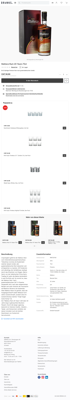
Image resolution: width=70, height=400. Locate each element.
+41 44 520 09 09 (9, 350)
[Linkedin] (46, 377)
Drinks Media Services (10, 390)
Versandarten (41, 366)
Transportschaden (43, 353)
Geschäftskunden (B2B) (10, 387)
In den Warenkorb (32, 80)
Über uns (6, 379)
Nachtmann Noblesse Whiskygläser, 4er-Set (16, 128)
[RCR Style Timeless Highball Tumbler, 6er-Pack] (35, 196)
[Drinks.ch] (6, 3)
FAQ (39, 340)
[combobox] (33, 2)
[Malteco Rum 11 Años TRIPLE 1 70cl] (58, 228)
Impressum (41, 368)
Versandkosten (42, 355)
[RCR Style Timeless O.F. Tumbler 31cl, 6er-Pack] (35, 141)
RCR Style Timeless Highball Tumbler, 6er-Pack (17, 210)
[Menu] (15, 2)
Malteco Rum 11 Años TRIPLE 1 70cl (54, 242)
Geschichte (7, 382)
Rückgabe (40, 358)
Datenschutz (41, 363)
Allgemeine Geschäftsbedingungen (47, 361)
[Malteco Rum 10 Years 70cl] (12, 228)
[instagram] (42, 377)
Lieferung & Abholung (44, 347)
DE (53, 3)
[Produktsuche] (19, 2)
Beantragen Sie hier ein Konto (15, 95)
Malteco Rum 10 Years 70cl (10, 242)
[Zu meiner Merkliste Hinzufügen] (66, 80)
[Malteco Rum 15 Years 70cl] (35, 228)
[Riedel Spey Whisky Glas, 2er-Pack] (35, 168)
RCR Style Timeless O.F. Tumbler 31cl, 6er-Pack (17, 155)
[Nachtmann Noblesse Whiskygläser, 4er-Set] (35, 113)
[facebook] (39, 377)
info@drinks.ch (8, 352)
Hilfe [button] (39, 337)
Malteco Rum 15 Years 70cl (32, 242)
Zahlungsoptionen (43, 350)
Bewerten (14, 67)
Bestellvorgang (42, 342)
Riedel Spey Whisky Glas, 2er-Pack (13, 183)
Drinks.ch (62, 396)
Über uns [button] (7, 374)
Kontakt (6, 377)
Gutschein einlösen (43, 345)
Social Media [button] (42, 374)
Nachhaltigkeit (8, 384)
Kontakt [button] (6, 337)
